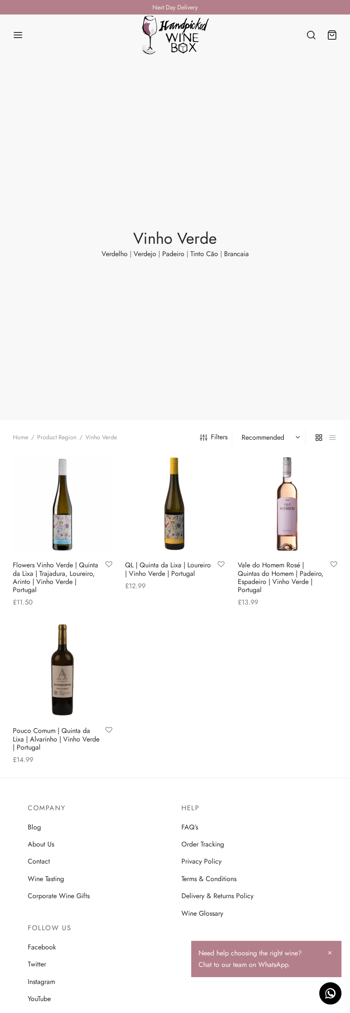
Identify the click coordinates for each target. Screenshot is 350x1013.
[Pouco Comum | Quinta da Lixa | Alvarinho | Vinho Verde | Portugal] (62, 670)
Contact (39, 861)
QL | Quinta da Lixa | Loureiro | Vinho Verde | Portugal (168, 569)
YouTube (39, 999)
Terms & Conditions (208, 879)
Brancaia (236, 254)
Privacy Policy (201, 861)
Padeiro (173, 254)
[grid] (319, 437)
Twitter (37, 964)
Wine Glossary (202, 913)
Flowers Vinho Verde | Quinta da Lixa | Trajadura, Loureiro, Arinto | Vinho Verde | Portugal (55, 578)
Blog (34, 827)
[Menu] (18, 35)
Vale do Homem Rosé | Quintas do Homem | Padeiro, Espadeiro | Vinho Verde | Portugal (281, 578)
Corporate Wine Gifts (59, 896)
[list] (332, 437)
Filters (219, 437)
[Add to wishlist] (108, 565)
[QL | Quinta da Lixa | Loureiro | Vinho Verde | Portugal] (175, 504)
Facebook (42, 947)
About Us (41, 844)
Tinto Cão (204, 254)
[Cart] (332, 35)
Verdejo (145, 254)
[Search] (311, 35)
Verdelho (115, 254)
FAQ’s (189, 827)
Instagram (41, 982)
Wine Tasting (46, 879)
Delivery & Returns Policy (217, 896)
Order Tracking (202, 844)
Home (20, 437)
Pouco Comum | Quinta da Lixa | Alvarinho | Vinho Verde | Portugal (56, 739)
